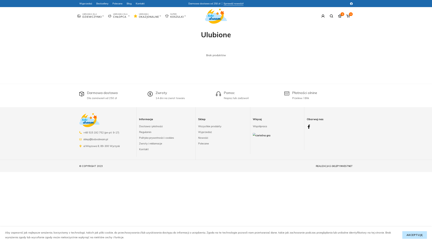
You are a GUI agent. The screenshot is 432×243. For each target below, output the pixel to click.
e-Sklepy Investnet (341, 166)
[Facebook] (351, 3)
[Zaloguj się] (323, 16)
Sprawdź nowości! (234, 3)
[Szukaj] (331, 16)
